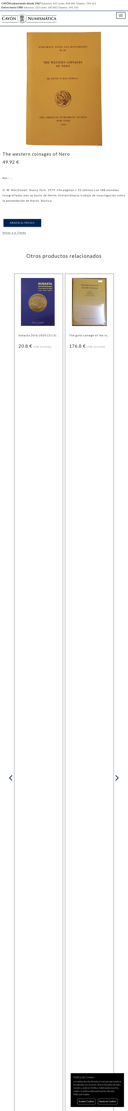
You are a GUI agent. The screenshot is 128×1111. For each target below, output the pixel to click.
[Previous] (11, 778)
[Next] (116, 778)
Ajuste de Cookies (107, 1101)
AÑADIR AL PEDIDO (22, 223)
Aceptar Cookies (86, 1101)
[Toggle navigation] (120, 15)
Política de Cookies (81, 1094)
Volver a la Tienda (14, 232)
